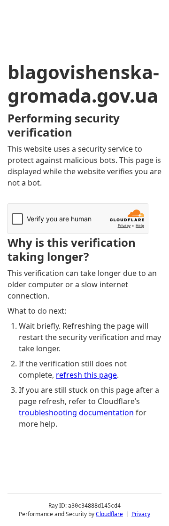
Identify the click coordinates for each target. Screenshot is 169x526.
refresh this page (86, 375)
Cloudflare (109, 514)
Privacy (140, 514)
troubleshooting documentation (76, 412)
